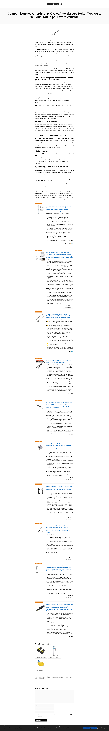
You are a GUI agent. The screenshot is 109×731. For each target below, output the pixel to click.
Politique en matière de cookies (38, 729)
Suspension (38, 674)
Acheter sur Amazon (68, 307)
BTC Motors (54, 4)
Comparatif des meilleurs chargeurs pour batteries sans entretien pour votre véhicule (52, 676)
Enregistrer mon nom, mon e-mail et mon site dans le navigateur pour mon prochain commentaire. (54, 715)
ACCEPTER (87, 727)
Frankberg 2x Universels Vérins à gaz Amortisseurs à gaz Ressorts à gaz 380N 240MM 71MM (59, 361)
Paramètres (101, 727)
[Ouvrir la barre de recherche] (105, 4)
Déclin (94, 727)
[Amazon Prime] (71, 243)
